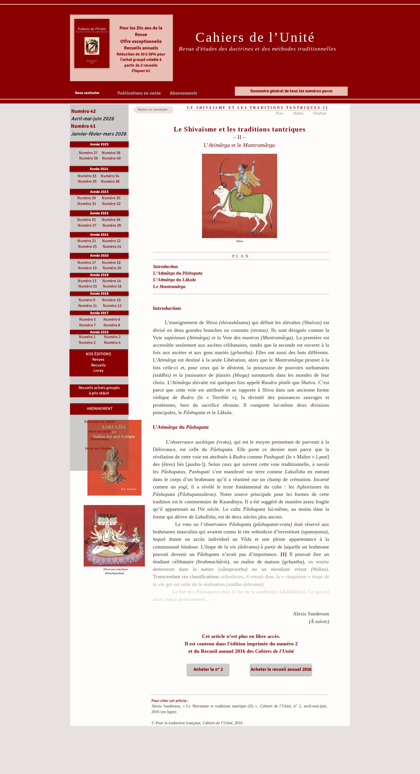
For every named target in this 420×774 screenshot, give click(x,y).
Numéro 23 (87, 246)
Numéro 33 (87, 175)
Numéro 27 (87, 225)
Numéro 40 (111, 158)
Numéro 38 (111, 152)
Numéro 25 (86, 219)
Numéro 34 (110, 175)
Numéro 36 (110, 181)
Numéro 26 (111, 219)
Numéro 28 (111, 225)
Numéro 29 (86, 198)
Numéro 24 (112, 246)
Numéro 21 (86, 240)
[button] (139, 93)
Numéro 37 (89, 152)
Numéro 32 (111, 203)
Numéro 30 (111, 198)
